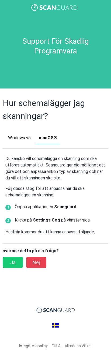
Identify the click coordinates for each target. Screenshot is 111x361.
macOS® (48, 137)
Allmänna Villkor (78, 346)
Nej (36, 262)
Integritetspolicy (33, 346)
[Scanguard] (55, 7)
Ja (13, 262)
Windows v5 (19, 137)
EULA (56, 346)
